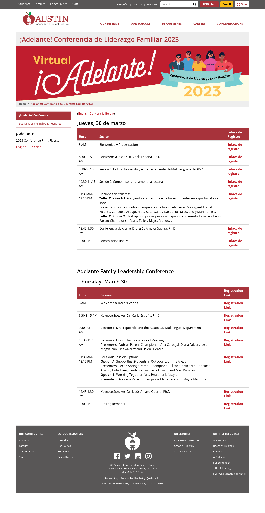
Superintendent (222, 462)
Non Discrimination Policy (115, 483)
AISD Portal (219, 440)
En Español (122, 4)
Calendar (63, 440)
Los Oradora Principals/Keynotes (40, 123)
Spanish (36, 147)
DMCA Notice (156, 483)
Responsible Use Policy (132, 478)
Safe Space (152, 4)
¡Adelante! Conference (33, 115)
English (21, 147)
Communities (58, 4)
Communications (230, 23)
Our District (109, 23)
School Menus (66, 457)
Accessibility (111, 478)
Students (24, 4)
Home (23, 104)
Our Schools (140, 23)
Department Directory (187, 440)
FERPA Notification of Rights (229, 473)
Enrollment (64, 451)
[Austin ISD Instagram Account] (148, 456)
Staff (75, 4)
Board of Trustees (223, 446)
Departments (172, 23)
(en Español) (153, 478)
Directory (137, 4)
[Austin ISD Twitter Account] (127, 456)
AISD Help (219, 457)
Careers (199, 23)
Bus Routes (64, 446)
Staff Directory (182, 451)
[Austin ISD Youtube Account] (138, 456)
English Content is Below (96, 113)
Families (40, 4)
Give (243, 4)
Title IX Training (222, 468)
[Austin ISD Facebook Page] (117, 456)
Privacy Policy (139, 483)
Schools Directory (184, 446)
